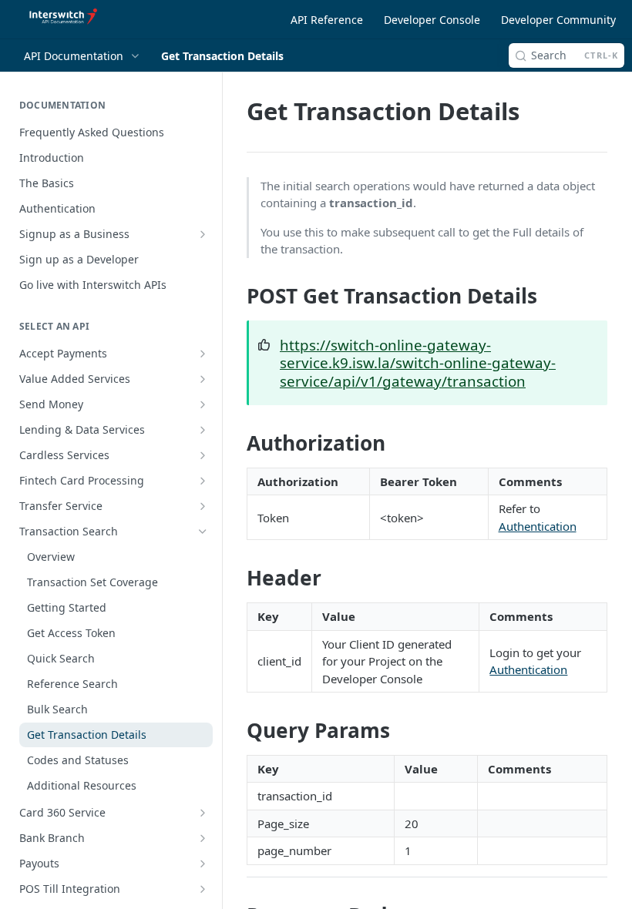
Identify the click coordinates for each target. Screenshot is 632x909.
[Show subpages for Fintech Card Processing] (203, 481)
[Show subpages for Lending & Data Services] (203, 430)
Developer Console (432, 19)
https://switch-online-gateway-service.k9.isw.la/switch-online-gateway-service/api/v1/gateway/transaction (418, 363)
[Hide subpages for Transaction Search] (203, 531)
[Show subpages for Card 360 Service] (203, 813)
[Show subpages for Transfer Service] (203, 506)
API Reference (327, 19)
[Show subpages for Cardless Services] (203, 455)
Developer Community (558, 19)
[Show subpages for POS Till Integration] (203, 889)
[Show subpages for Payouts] (203, 863)
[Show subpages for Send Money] (203, 404)
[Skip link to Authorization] (236, 443)
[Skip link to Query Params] (236, 730)
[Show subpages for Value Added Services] (203, 379)
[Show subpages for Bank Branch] (203, 838)
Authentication (538, 526)
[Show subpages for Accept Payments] (203, 353)
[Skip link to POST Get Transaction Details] (236, 295)
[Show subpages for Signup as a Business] (203, 234)
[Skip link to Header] (236, 578)
